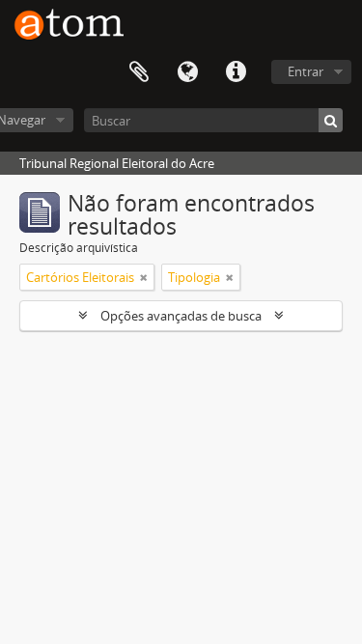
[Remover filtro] (144, 277)
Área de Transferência (139, 72)
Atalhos (235, 72)
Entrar (305, 71)
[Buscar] (331, 120)
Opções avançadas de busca (181, 315)
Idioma (187, 72)
